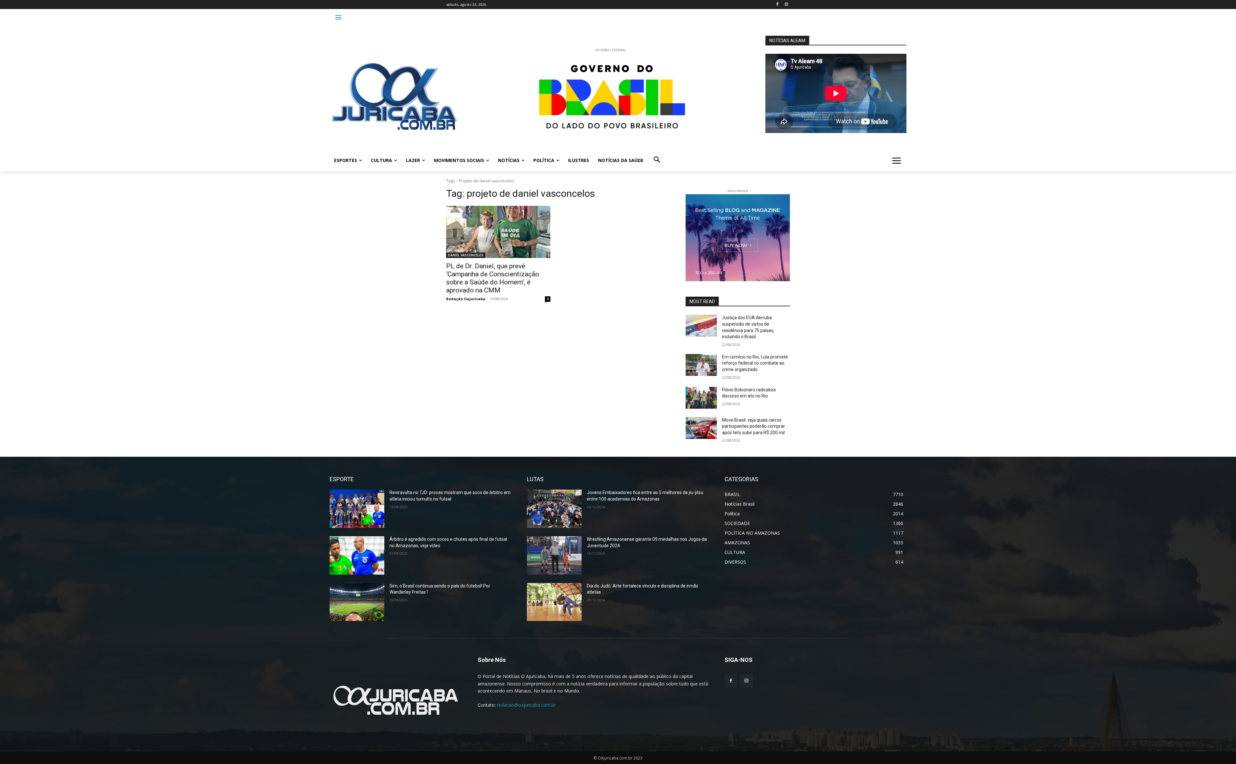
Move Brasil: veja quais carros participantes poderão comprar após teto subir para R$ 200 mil (753, 426)
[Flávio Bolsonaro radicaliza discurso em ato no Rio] (701, 398)
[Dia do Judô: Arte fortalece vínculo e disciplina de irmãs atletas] (554, 602)
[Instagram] (786, 4)
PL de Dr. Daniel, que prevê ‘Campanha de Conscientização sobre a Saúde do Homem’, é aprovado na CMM (492, 278)
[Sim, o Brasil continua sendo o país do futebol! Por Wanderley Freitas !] (357, 602)
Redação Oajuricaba (465, 298)
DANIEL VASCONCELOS (465, 255)
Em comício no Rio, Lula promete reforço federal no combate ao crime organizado (755, 363)
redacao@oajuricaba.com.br (526, 705)
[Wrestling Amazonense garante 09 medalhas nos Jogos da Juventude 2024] (554, 555)
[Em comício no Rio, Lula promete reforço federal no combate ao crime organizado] (701, 365)
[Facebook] (777, 4)
